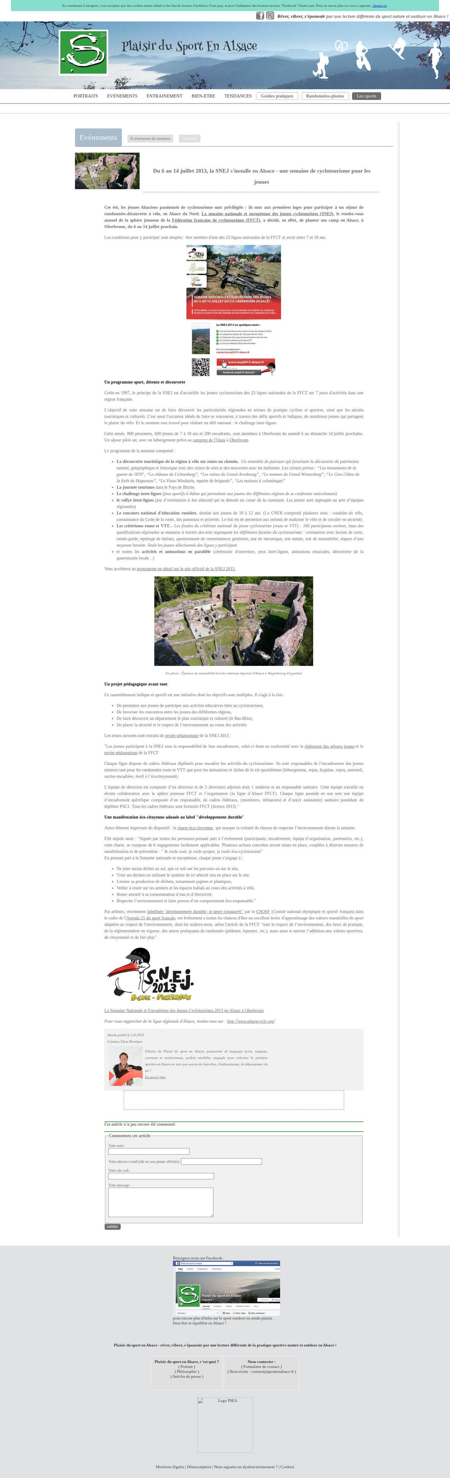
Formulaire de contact (261, 1366)
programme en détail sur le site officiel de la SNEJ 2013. (186, 569)
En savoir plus (155, 1077)
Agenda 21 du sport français (150, 918)
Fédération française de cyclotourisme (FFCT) (216, 220)
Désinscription (199, 1467)
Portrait (187, 1366)
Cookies (287, 1467)
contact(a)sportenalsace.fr (272, 1371)
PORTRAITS (85, 96)
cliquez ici (380, 5)
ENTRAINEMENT (164, 96)
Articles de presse (186, 1376)
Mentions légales (170, 1467)
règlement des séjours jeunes (329, 746)
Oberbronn (239, 440)
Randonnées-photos (325, 96)
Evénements (98, 137)
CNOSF (263, 911)
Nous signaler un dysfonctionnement (244, 1467)
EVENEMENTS (122, 96)
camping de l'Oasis (209, 440)
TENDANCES (238, 96)
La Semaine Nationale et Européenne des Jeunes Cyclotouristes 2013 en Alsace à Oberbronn (184, 1010)
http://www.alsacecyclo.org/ (251, 1021)
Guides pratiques (277, 96)
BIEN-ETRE (203, 96)
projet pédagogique (181, 735)
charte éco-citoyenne (195, 828)
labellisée (195, 911)
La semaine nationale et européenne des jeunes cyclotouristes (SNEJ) (267, 214)
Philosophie (187, 1371)
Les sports (366, 96)
